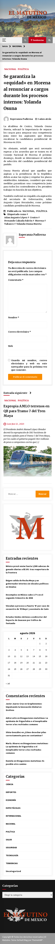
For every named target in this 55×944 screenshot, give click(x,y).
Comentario (15, 280)
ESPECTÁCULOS (13, 808)
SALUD (9, 839)
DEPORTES (11, 792)
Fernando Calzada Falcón (18, 220)
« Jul (8, 683)
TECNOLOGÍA (12, 855)
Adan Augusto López (15, 217)
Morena (39, 220)
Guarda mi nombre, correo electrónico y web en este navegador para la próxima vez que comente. (29, 365)
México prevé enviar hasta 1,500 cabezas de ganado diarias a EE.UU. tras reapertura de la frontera (27, 569)
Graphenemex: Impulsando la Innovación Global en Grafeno (24, 706)
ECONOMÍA (11, 800)
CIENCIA (9, 784)
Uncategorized (13, 871)
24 (9, 669)
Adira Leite (11, 718)
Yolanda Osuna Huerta (28, 224)
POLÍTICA (23, 69)
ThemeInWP (37, 940)
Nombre (13, 317)
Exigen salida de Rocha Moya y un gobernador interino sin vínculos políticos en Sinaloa (27, 583)
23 (46, 662)
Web (10, 346)
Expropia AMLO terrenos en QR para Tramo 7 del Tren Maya (27, 411)
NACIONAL (10, 69)
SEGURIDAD (11, 847)
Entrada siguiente (15, 392)
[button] (25, 40)
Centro (34, 217)
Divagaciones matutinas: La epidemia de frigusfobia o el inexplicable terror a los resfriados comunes (27, 721)
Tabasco (9, 224)
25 (15, 669)
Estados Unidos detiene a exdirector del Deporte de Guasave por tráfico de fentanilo (26, 620)
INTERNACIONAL (13, 816)
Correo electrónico (19, 331)
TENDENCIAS (12, 863)
